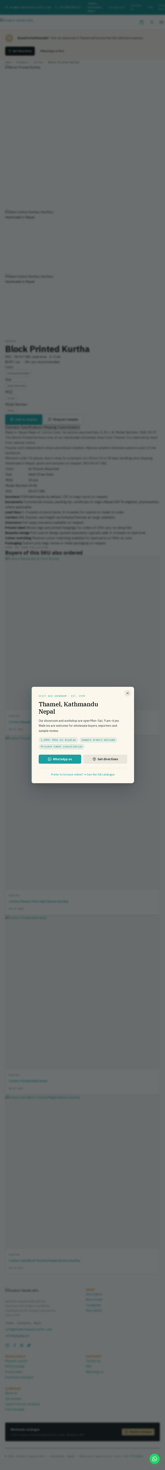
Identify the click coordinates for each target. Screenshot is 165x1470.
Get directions (108, 759)
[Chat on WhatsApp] (155, 1459)
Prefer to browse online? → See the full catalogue (83, 774)
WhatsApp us (62, 759)
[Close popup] (127, 693)
